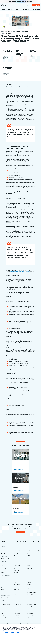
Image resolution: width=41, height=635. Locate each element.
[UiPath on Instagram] (27, 623)
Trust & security (17, 615)
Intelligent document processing (33, 550)
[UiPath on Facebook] (14, 623)
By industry (3, 581)
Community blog (17, 584)
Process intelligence (18, 550)
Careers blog (3, 617)
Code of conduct (30, 615)
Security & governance (31, 551)
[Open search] (25, 5)
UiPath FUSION (30, 590)
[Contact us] (27, 5)
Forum (15, 582)
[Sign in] (30, 5)
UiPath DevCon (30, 594)
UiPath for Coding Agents (32, 568)
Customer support (4, 597)
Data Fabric (29, 553)
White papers (29, 580)
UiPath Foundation (30, 613)
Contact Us (18, 541)
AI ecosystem (16, 551)
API (14, 557)
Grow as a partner (17, 606)
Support (3, 553)
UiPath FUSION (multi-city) (32, 592)
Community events (17, 586)
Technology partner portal (32, 606)
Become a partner (17, 604)
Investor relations (17, 613)
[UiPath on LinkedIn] (20, 623)
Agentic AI (16, 553)
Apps (2, 565)
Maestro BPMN (17, 565)
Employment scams (30, 618)
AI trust (28, 555)
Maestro (2, 572)
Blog (15, 594)
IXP (1, 570)
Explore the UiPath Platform (7, 550)
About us (2, 613)
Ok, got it (6, 632)
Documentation (17, 580)
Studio (28, 565)
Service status (16, 587)
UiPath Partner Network (5, 604)
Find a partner (3, 606)
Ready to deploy (4, 584)
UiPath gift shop (17, 618)
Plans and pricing (4, 552)
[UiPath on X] (33, 623)
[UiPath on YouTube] (7, 623)
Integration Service (4, 568)
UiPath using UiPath (17, 617)
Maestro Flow (16, 568)
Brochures (29, 584)
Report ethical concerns (31, 617)
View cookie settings (15, 632)
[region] (20, 629)
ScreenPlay (16, 572)
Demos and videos (30, 586)
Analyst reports (17, 596)
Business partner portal (31, 604)
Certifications (3, 591)
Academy (3, 589)
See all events (30, 596)
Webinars (29, 582)
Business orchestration (5, 558)
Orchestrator (16, 570)
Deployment (29, 557)
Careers (2, 615)
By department (4, 582)
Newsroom (3, 618)
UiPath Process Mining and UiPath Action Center (20, 271)
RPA (15, 555)
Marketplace (16, 589)
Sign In (26, 541)
